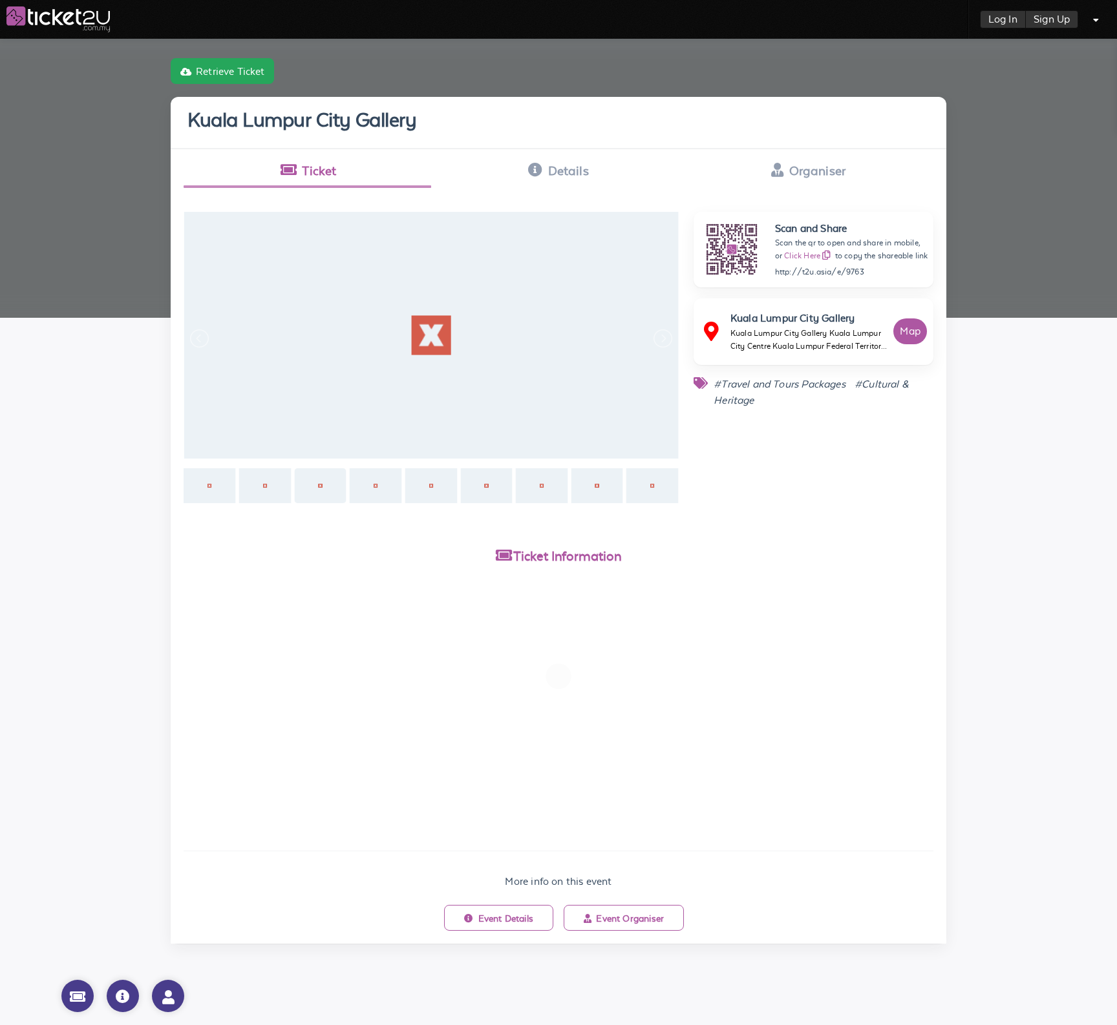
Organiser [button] (817, 170)
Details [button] (568, 170)
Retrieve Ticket (230, 71)
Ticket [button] (319, 170)
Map (910, 331)
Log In (1002, 19)
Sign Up (1052, 19)
